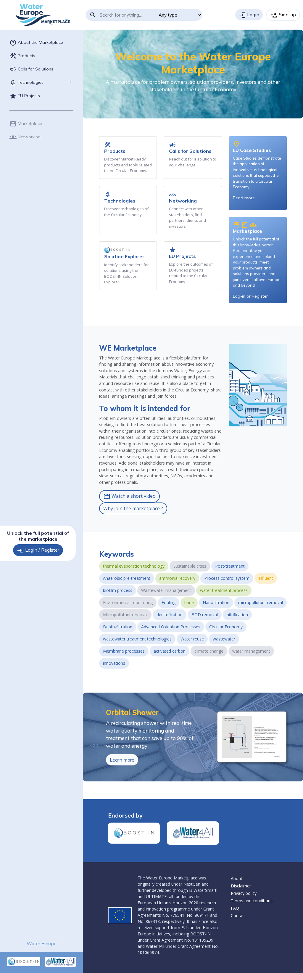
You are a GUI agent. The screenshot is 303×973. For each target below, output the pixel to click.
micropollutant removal (260, 602)
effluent (265, 578)
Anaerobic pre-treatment (126, 578)
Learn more (122, 760)
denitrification (170, 614)
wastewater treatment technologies (137, 639)
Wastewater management (166, 590)
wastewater (224, 639)
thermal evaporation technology (134, 566)
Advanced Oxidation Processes (170, 627)
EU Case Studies (252, 150)
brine (189, 602)
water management (251, 651)
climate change (208, 651)
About (236, 878)
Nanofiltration (216, 602)
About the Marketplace (36, 42)
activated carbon (170, 651)
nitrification (237, 614)
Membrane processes (124, 651)
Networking (25, 137)
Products (22, 56)
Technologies (26, 82)
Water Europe (42, 943)
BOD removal (204, 614)
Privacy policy (244, 893)
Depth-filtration (117, 627)
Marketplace (25, 123)
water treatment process (224, 590)
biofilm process (117, 590)
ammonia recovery (177, 578)
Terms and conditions (252, 900)
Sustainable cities (189, 566)
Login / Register (38, 550)
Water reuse (192, 639)
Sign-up (283, 15)
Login (249, 15)
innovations (114, 663)
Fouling (168, 602)
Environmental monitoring (128, 602)
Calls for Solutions (31, 69)
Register (260, 296)
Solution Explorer (124, 256)
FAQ (235, 908)
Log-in (239, 296)
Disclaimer (241, 886)
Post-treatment (230, 566)
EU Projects (24, 95)
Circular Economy (226, 627)
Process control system (226, 578)
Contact (238, 915)
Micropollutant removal (125, 614)
